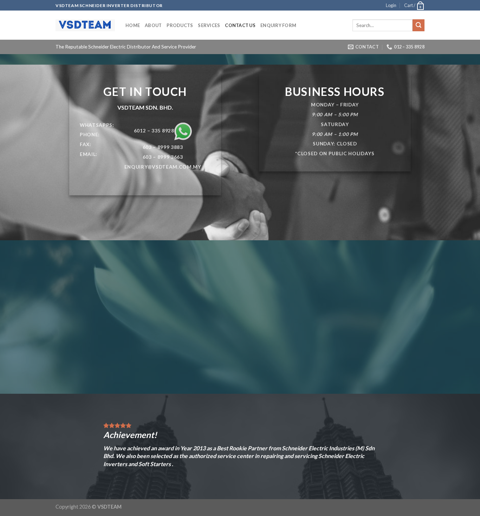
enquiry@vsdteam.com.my (162, 167)
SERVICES (209, 25)
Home (132, 25)
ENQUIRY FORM (278, 25)
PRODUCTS (180, 25)
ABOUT (153, 25)
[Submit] (418, 25)
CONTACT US (240, 25)
